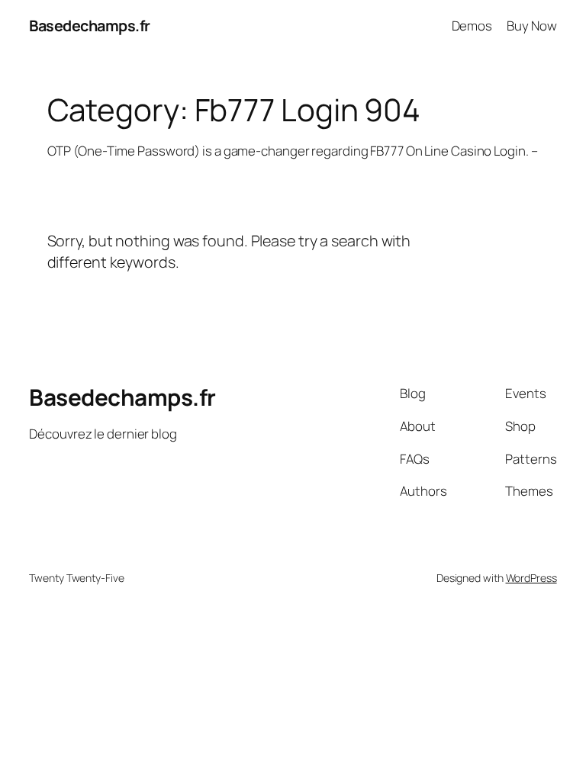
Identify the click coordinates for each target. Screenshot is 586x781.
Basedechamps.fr (89, 25)
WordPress (531, 577)
